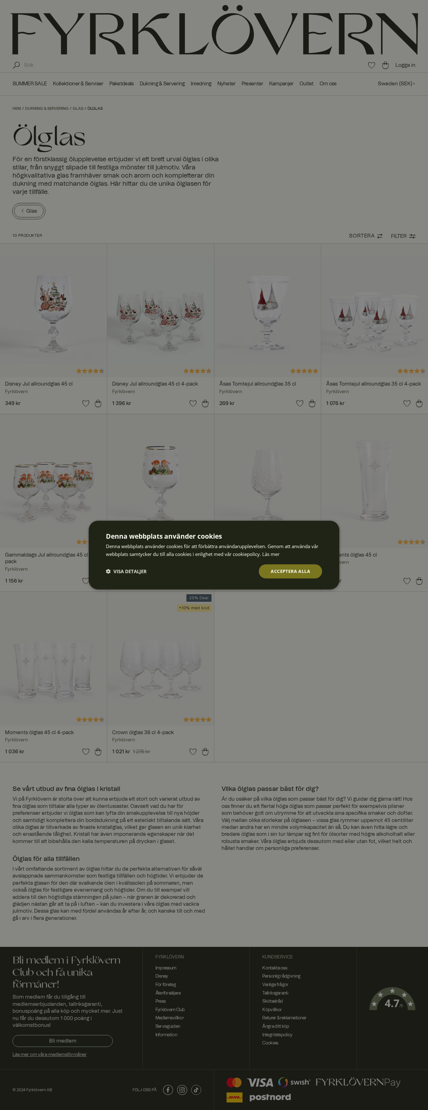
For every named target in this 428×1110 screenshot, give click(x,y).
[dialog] (214, 555)
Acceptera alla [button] (290, 571)
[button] (126, 571)
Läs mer (270, 554)
